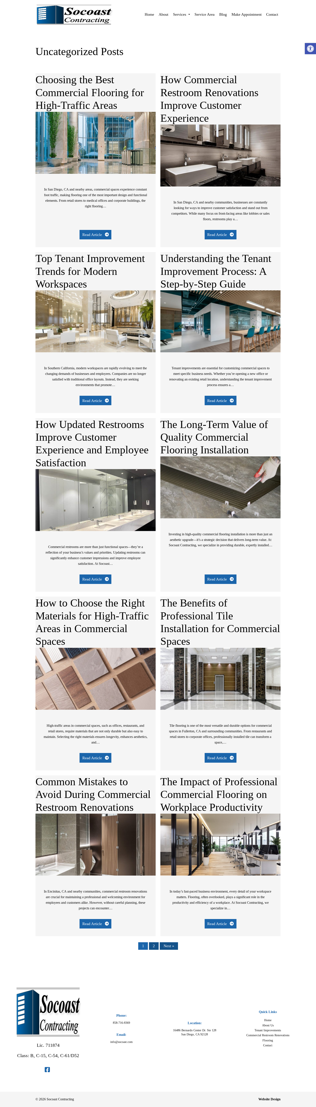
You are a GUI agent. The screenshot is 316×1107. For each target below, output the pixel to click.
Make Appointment (247, 14)
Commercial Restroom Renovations (267, 1035)
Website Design (269, 1099)
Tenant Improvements (268, 1030)
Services (180, 14)
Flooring (267, 1040)
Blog (223, 14)
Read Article (92, 234)
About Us (268, 1025)
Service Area (205, 14)
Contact (272, 14)
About (163, 14)
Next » (169, 946)
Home (149, 14)
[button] (310, 48)
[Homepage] (74, 28)
